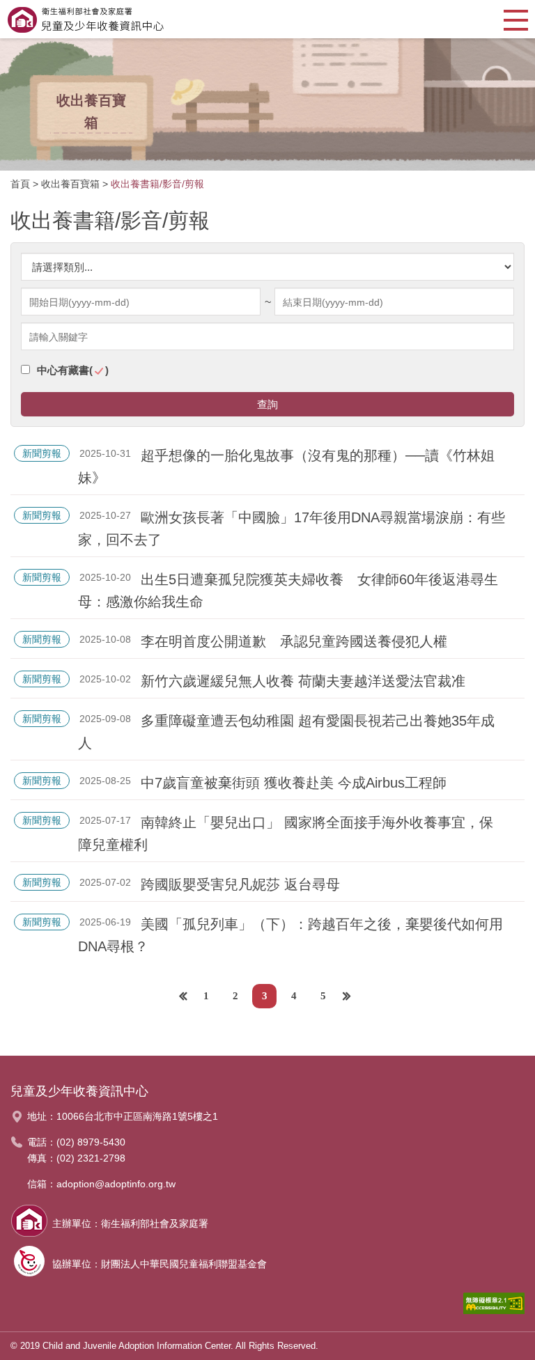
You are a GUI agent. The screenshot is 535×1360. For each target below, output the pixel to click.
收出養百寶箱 (70, 183)
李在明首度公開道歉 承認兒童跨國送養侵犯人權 (294, 641)
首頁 (20, 183)
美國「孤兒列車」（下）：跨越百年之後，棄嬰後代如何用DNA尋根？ (290, 935)
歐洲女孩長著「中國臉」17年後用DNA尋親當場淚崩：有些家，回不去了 (291, 528)
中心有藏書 (73, 370)
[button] (516, 19)
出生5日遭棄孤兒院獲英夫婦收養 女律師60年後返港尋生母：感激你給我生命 (288, 590)
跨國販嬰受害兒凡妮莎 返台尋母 (240, 884)
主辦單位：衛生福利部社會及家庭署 (130, 1223)
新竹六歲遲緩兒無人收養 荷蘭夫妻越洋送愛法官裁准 (303, 681)
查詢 (267, 404)
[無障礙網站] (494, 1307)
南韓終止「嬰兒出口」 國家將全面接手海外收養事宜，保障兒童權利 (285, 833)
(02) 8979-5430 (90, 1142)
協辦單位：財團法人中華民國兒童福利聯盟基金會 (159, 1263)
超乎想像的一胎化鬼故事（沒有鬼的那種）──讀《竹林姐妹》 (286, 466)
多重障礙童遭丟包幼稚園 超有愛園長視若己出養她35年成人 (286, 732)
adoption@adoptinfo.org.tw (116, 1183)
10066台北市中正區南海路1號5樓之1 (137, 1116)
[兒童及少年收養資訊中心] (85, 19)
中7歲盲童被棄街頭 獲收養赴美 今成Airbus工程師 (294, 782)
